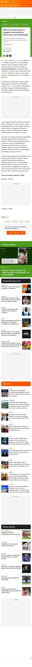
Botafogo (4, 73)
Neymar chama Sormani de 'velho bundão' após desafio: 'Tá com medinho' (15, 272)
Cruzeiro (17, 60)
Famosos (11, 472)
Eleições (11, 388)
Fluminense (10, 86)
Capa (3, 17)
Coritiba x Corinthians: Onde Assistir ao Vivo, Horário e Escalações (9, 310)
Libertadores (24, 25)
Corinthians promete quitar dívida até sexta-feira (9, 544)
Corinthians (4, 542)
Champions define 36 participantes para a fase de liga (10, 533)
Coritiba (3, 307)
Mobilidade (11, 400)
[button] (2, 2)
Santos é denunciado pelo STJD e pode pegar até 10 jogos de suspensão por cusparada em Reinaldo (11, 322)
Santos (3, 319)
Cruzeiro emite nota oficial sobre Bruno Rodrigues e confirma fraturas (11, 556)
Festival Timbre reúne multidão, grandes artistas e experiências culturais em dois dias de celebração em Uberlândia (10, 333)
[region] (16, 663)
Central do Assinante (14, 5)
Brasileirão (5, 25)
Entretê (3, 330)
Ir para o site (7, 2)
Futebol (15, 17)
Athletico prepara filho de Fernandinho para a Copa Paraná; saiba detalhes (11, 590)
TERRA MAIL (4, 5)
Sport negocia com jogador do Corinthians (10, 578)
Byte (10, 436)
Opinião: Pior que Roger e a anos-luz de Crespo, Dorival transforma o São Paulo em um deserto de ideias (11, 344)
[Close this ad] (31, 658)
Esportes (9, 17)
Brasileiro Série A (5, 341)
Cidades (10, 460)
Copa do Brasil (15, 25)
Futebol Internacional (6, 531)
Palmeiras (6, 60)
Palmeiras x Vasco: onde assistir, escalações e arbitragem (10, 287)
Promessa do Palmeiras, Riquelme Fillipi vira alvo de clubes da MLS (11, 567)
